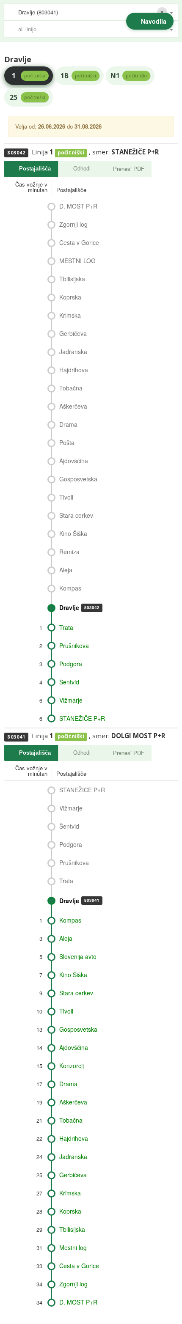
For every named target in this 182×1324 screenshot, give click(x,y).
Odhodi (82, 168)
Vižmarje (71, 700)
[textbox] (95, 29)
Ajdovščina (73, 460)
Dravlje (79, 607)
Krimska (70, 315)
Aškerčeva (73, 406)
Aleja (65, 570)
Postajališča (35, 168)
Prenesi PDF (128, 169)
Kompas (70, 588)
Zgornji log (73, 224)
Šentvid (69, 682)
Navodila (153, 21)
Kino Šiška (73, 533)
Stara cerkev (76, 515)
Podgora (70, 663)
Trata (66, 627)
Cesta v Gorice (79, 242)
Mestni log (73, 1247)
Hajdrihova (73, 369)
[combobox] (91, 12)
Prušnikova (74, 645)
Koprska (70, 297)
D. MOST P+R (78, 206)
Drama (68, 424)
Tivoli (66, 497)
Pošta (66, 442)
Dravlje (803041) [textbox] (38, 12)
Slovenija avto (78, 956)
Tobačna (71, 388)
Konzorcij (71, 1065)
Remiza (69, 551)
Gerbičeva (73, 333)
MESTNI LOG (77, 260)
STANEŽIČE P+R (82, 718)
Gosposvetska (78, 479)
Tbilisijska (72, 279)
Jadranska (73, 351)
